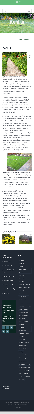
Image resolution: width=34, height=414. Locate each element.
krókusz (28, 306)
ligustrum (21, 333)
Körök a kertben (23, 309)
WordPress (16, 404)
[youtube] (7, 331)
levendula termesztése (22, 329)
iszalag (28, 284)
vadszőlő (26, 370)
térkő (20, 370)
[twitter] (3, 331)
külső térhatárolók (24, 315)
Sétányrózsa (22, 348)
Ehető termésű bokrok (23, 271)
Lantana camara (23, 321)
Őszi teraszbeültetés (24, 376)
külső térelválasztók (24, 312)
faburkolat (21, 275)
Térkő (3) (6, 293)
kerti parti (21, 290)
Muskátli (21, 336)
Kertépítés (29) (7, 266)
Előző (20, 39)
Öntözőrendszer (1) (9, 289)
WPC (20, 373)
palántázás (22, 339)
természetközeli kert (24, 367)
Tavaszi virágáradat (24, 358)
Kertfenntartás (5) (8, 280)
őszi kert (21, 379)
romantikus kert (23, 345)
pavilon (21, 342)
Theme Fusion (23, 404)
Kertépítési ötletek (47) (8, 271)
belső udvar (22, 260)
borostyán (21, 263)
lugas (27, 333)
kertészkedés (22, 300)
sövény (21, 351)
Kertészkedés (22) (8, 276)
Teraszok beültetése (24, 364)
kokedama (27, 303)
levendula (21, 324)
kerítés (21, 303)
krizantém (21, 306)
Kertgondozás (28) (8, 285)
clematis (21, 266)
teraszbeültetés (23, 361)
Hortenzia (21, 284)
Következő (27, 39)
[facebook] (3, 327)
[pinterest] (11, 327)
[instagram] (7, 327)
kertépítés (21, 293)
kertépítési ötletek (23, 296)
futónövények (22, 278)
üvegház (26, 373)
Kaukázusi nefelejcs (24, 287)
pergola (27, 342)
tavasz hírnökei (23, 355)
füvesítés (21, 281)
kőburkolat (22, 318)
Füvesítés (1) (7, 261)
